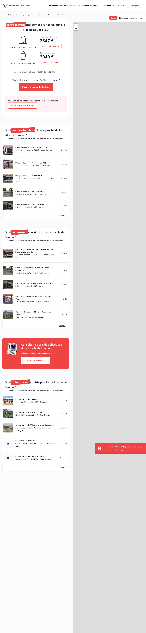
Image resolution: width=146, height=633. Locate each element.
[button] (76, 25)
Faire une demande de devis (35, 87)
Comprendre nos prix (50, 46)
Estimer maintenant (35, 360)
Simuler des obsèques (23, 105)
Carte (113, 18)
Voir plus (62, 215)
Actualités (120, 5)
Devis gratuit (135, 5)
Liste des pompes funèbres (130, 18)
